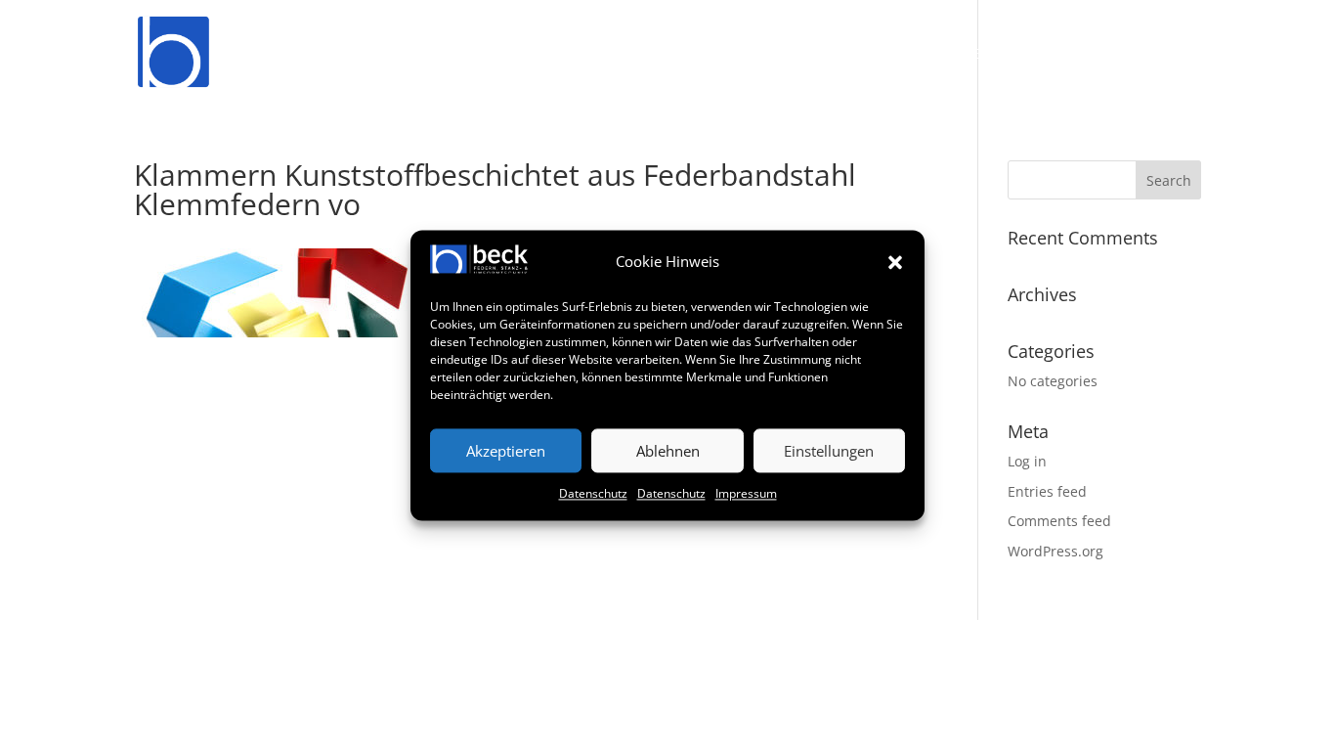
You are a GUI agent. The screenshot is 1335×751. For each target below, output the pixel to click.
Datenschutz (593, 494)
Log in (1027, 461)
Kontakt (1169, 55)
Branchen (953, 55)
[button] (895, 262)
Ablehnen (668, 451)
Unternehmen (818, 55)
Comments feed (1059, 520)
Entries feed (1047, 491)
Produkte (526, 55)
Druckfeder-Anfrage (664, 55)
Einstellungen (829, 451)
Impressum (746, 494)
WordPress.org (1055, 551)
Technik (1064, 55)
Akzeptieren (505, 451)
